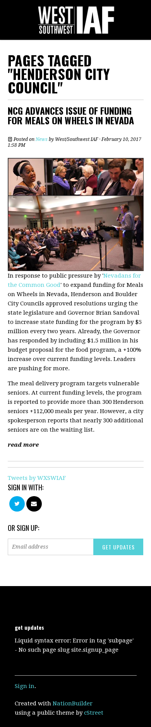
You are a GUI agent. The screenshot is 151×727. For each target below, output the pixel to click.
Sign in (24, 686)
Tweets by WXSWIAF (37, 477)
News (42, 139)
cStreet (93, 712)
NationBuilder (73, 703)
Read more (23, 444)
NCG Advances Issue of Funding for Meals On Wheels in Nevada (71, 115)
